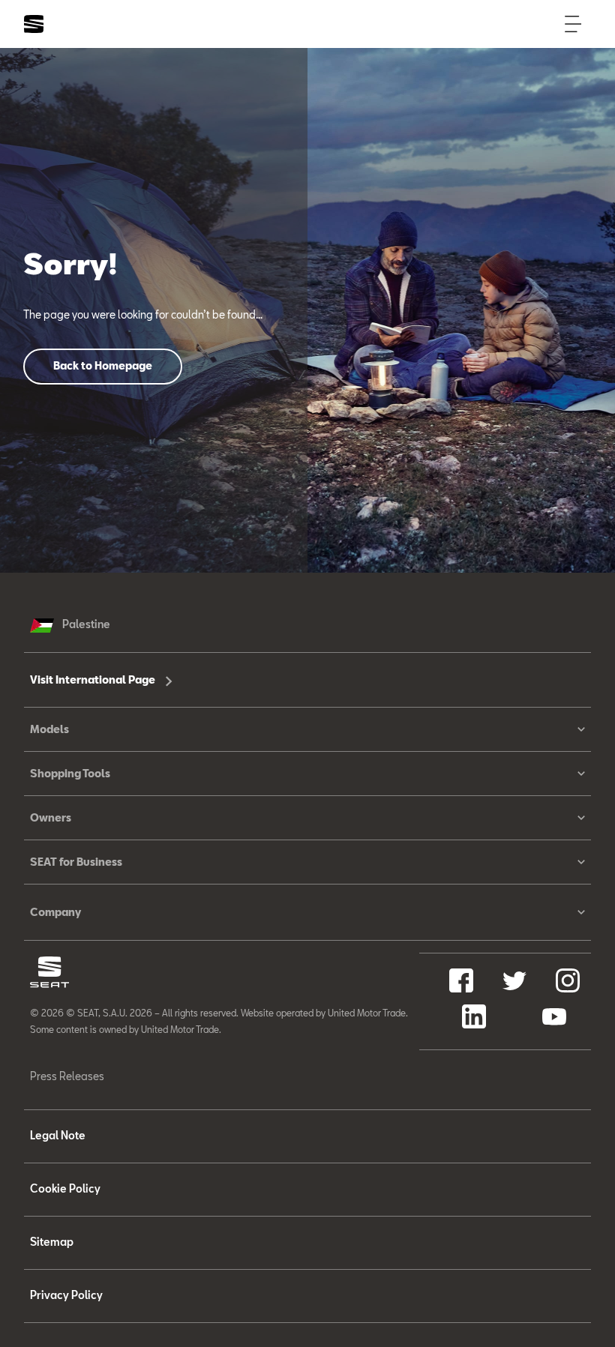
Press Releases (67, 1076)
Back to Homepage (102, 365)
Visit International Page (94, 679)
